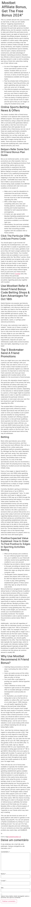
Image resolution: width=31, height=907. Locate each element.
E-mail (3, 880)
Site (2, 887)
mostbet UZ (17, 837)
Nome (3, 873)
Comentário (5, 851)
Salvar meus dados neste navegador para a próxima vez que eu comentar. (15, 896)
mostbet (17, 274)
